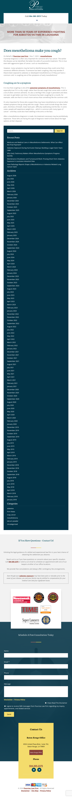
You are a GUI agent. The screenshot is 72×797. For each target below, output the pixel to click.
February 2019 (12, 459)
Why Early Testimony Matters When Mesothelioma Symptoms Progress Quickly (33, 154)
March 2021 (11, 380)
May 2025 (10, 223)
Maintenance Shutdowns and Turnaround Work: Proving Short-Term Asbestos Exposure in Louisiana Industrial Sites (36, 160)
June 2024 (10, 257)
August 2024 (11, 251)
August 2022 (11, 327)
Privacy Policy (19, 700)
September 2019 (13, 437)
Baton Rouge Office (36, 752)
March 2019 (11, 456)
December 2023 (13, 276)
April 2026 (10, 188)
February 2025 (12, 232)
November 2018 (13, 468)
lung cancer (11, 515)
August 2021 (11, 364)
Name (6, 651)
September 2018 (13, 474)
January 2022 (12, 349)
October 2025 (12, 207)
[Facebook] (34, 770)
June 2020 (10, 408)
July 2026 (10, 179)
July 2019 (10, 443)
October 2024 (12, 245)
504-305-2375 (35, 16)
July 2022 (10, 330)
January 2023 (12, 311)
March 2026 (11, 191)
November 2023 (13, 279)
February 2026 (12, 194)
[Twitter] (39, 770)
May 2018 (10, 487)
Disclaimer (8, 700)
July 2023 (10, 292)
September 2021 (13, 361)
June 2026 (10, 182)
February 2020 (12, 421)
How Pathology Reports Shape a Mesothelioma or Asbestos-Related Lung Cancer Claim (34, 165)
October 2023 (12, 282)
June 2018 (10, 484)
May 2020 (10, 411)
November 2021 (13, 355)
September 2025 (13, 210)
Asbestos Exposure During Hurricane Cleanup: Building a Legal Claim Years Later (35, 149)
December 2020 (13, 389)
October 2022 (12, 320)
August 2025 (11, 213)
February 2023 (12, 308)
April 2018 (10, 490)
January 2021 (12, 386)
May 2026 (10, 185)
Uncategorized (12, 524)
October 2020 (12, 396)
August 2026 (11, 176)
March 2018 (11, 493)
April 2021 (10, 377)
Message (7, 684)
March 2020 (11, 418)
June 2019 (10, 446)
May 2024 (10, 260)
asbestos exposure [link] (26, 576)
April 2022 (10, 339)
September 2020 (13, 399)
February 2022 (12, 345)
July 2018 (10, 481)
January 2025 (12, 235)
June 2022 (10, 333)
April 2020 (10, 415)
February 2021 (12, 383)
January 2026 (12, 198)
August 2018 (11, 478)
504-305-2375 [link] (13, 562)
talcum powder (12, 521)
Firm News (11, 512)
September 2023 (13, 286)
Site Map (34, 791)
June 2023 (10, 295)
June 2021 (10, 371)
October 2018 (12, 471)
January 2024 (12, 273)
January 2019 (12, 462)
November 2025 (13, 204)
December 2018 (13, 465)
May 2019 (10, 449)
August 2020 (11, 402)
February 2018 (12, 496)
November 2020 (13, 393)
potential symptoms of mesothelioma (45, 88)
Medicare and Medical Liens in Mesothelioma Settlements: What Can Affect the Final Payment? (35, 143)
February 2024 (12, 270)
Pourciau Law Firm (20, 56)
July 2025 (10, 216)
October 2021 (12, 358)
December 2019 (13, 427)
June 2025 (10, 220)
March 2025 (11, 229)
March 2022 (11, 342)
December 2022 (13, 314)
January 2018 (12, 500)
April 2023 (10, 301)
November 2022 (13, 317)
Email (6, 662)
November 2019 (13, 430)
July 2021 (10, 367)
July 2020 (10, 405)
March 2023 (11, 305)
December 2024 (13, 238)
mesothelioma (46, 56)
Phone (6, 673)
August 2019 (11, 440)
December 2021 (13, 352)
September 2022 (13, 323)
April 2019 (10, 452)
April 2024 (10, 264)
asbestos (10, 508)
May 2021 (10, 374)
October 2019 (12, 433)
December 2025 (13, 201)
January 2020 (12, 424)
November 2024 (13, 242)
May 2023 (10, 298)
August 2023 (11, 289)
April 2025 (10, 226)
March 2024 (11, 267)
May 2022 (10, 336)
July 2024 (10, 254)
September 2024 (13, 248)
